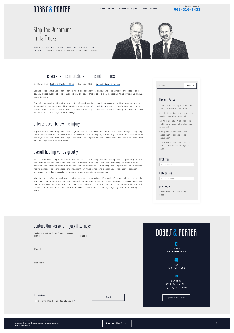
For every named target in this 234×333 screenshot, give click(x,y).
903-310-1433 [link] (187, 10)
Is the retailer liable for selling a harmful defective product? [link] (175, 124)
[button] (210, 323)
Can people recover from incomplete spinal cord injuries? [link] (173, 135)
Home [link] (102, 9)
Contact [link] (154, 9)
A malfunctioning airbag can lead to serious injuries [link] (175, 107)
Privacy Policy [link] (38, 323)
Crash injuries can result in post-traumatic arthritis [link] (176, 115)
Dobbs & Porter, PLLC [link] (62, 84)
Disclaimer (39, 295)
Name (37, 236)
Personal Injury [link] (128, 9)
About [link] (111, 9)
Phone (83, 236)
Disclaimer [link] (18, 323)
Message (39, 262)
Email (39, 249)
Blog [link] (145, 9)
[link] (52, 9)
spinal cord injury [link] (97, 106)
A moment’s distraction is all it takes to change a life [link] (174, 146)
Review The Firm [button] (116, 323)
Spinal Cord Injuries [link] (108, 84)
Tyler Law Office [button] (175, 297)
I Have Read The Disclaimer (57, 301)
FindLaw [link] (27, 325)
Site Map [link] (27, 323)
